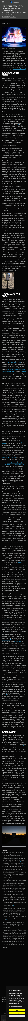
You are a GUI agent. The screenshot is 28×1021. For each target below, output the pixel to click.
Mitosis (7, 619)
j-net (10, 144)
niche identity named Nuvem (14, 362)
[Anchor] (9, 75)
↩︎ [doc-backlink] (20, 861)
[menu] (3, 2)
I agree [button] (16, 1010)
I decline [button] (17, 1013)
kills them (23, 371)
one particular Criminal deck (9, 457)
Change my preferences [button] (16, 1016)
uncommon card (6, 640)
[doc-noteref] (18, 125)
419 (16, 461)
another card (17, 641)
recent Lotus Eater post (19, 69)
